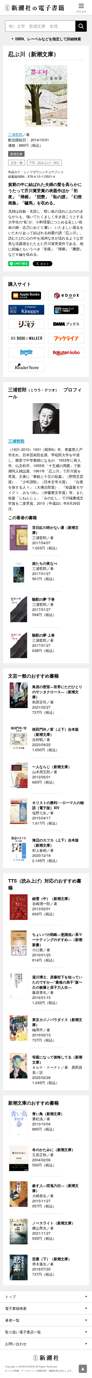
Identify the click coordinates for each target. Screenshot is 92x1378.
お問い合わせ (16, 1343)
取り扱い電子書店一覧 (23, 1331)
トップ (10, 1296)
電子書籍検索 (16, 1308)
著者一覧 (12, 1320)
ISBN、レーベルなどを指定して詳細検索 (48, 38)
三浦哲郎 (15, 134)
